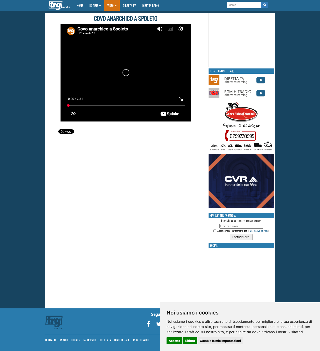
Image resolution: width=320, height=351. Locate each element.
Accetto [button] (174, 341)
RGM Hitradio (141, 340)
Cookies (75, 340)
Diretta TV (129, 5)
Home (81, 5)
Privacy (63, 340)
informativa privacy (258, 231)
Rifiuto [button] (190, 341)
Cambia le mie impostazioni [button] (220, 341)
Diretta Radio (150, 5)
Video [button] (110, 5)
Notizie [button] (94, 5)
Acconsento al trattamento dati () (243, 231)
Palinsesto (89, 340)
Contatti (50, 340)
